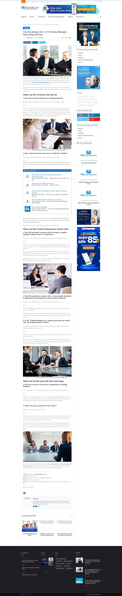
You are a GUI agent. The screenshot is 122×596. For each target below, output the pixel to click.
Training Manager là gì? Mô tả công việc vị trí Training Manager (49, 150)
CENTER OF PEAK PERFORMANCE (56, 16)
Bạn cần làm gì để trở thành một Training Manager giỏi (52, 377)
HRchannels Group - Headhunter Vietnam (89, 160)
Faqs (100, 594)
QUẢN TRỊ (70, 16)
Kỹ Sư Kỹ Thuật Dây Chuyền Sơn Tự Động (88, 163)
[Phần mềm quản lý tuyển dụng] (71, 8)
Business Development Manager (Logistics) (47, 199)
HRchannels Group (26, 594)
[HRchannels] (30, 8)
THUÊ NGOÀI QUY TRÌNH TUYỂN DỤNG (47, 561)
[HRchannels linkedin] (98, 1)
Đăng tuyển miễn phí (82, 105)
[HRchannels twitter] (100, 1)
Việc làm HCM (92, 96)
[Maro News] (100, 16)
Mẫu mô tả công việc (93, 99)
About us (92, 594)
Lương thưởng (86, 102)
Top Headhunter (91, 105)
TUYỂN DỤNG (41, 16)
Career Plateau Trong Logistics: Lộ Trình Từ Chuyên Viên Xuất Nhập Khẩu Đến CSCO (93, 582)
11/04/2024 (40, 37)
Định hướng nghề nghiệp (82, 96)
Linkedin (36, 42)
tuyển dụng (38, 474)
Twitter (43, 42)
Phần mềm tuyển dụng (82, 99)
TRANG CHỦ (24, 16)
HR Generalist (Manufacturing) (42, 183)
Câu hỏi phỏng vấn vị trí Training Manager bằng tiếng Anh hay (46, 24)
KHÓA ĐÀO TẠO (80, 16)
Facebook (27, 42)
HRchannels (29, 37)
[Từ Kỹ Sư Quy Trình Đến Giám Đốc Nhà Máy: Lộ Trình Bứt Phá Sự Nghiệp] (79, 560)
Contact (96, 594)
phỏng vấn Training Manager (41, 82)
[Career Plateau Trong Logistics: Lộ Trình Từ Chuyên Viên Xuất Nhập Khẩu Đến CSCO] (79, 580)
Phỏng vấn (80, 102)
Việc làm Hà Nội (94, 102)
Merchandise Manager (39, 207)
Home (25, 24)
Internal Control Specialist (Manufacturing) (88, 182)
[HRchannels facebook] (96, 1)
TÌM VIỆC (32, 16)
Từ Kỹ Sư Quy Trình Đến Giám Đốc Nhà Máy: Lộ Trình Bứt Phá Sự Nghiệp (41, 1)
